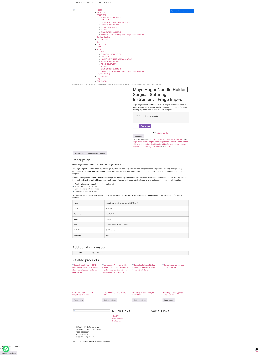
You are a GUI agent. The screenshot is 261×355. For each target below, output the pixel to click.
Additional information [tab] (96, 153)
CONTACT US (102, 44)
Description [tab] (80, 153)
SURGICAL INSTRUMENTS (111, 17)
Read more (78, 300)
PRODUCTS (101, 15)
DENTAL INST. (106, 20)
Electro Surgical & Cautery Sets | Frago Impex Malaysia (122, 35)
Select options (110, 300)
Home (74, 84)
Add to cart (145, 126)
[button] (6, 349)
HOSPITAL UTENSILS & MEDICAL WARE (116, 22)
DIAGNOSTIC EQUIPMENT (111, 32)
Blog (98, 42)
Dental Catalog (102, 39)
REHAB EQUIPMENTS (109, 27)
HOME (99, 10)
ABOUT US (101, 12)
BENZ (168, 147)
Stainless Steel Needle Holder (154, 144)
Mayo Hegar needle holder (165, 142)
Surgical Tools (138, 147)
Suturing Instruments (153, 147)
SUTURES (104, 30)
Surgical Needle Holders (176, 144)
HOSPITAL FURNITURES (110, 25)
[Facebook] (134, 3)
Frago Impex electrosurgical (143, 142)
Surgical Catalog (103, 37)
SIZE (138, 115)
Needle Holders (103, 84)
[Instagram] (139, 3)
